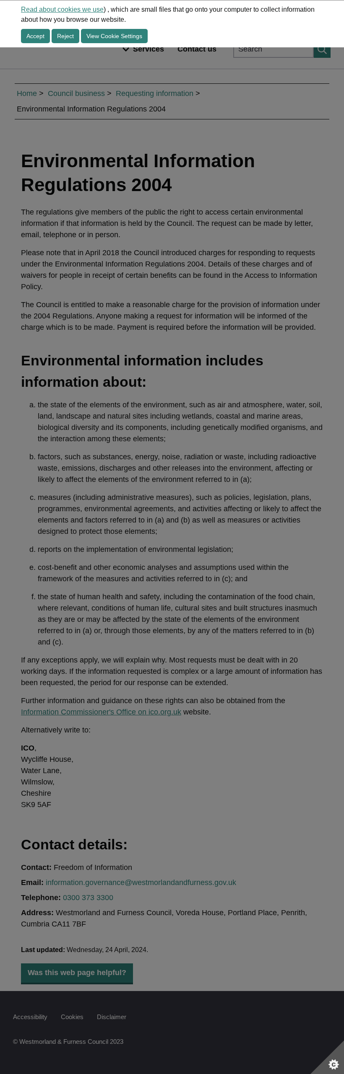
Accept (35, 36)
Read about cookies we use (62, 9)
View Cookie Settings (114, 36)
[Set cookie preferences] (327, 1057)
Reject (65, 36)
